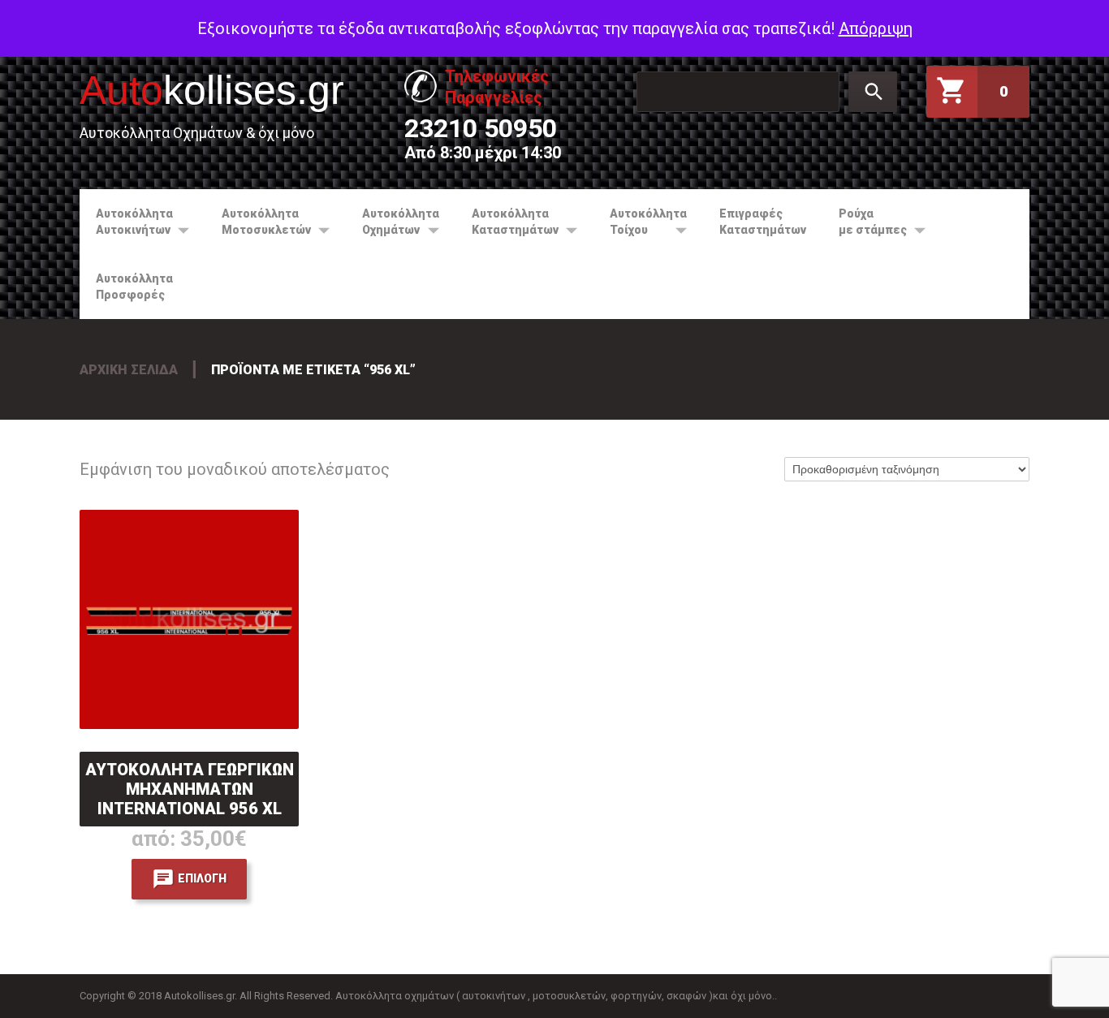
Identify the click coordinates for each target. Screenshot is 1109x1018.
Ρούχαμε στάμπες (864, 221)
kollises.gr (212, 90)
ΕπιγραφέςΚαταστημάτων (762, 221)
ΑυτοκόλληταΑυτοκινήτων (126, 221)
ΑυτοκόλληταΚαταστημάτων (507, 221)
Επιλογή (202, 878)
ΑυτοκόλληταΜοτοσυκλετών (258, 221)
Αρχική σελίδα (129, 369)
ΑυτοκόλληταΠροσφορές (134, 286)
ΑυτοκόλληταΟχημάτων (392, 221)
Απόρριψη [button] (876, 28)
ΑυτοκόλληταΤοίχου (640, 221)
